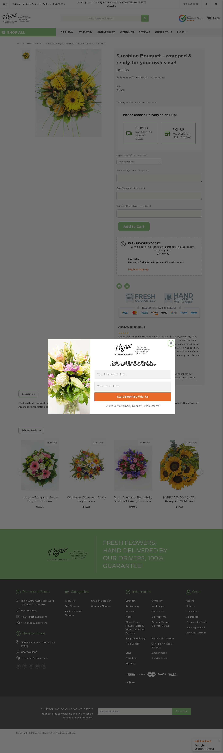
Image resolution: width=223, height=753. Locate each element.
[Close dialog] (171, 343)
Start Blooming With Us (133, 396)
